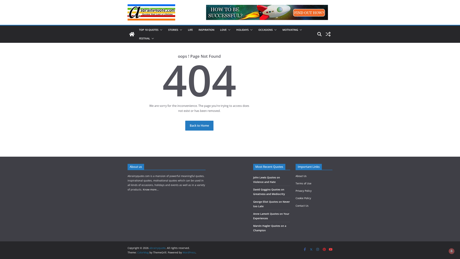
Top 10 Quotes (148, 29)
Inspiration (206, 29)
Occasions (265, 29)
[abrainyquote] (132, 34)
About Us (301, 176)
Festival (144, 38)
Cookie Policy (303, 198)
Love (223, 29)
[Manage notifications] (451, 251)
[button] (160, 29)
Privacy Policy (304, 190)
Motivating (290, 29)
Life (190, 29)
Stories (173, 29)
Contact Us (302, 205)
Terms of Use (303, 183)
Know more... (151, 189)
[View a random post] (328, 34)
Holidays (242, 29)
